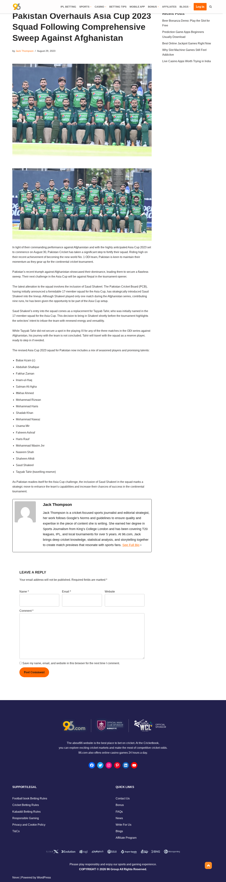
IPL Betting (68, 6)
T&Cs (16, 831)
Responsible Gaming (25, 818)
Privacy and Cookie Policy (28, 824)
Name (24, 591)
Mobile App (137, 6)
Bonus (120, 804)
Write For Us (123, 824)
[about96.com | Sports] (16, 7)
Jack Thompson (25, 50)
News (119, 818)
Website (110, 591)
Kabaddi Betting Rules (26, 811)
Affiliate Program (126, 837)
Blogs (119, 831)
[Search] (210, 6)
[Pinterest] (117, 765)
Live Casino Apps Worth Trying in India (186, 61)
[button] (90, 6)
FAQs (119, 811)
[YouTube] (134, 765)
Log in (200, 6)
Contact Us (123, 798)
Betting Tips (117, 6)
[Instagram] (109, 765)
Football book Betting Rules (29, 798)
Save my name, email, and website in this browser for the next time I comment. (71, 663)
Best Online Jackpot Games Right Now (186, 43)
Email (66, 591)
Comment (26, 610)
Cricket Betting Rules (25, 804)
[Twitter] (100, 765)
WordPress (44, 877)
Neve (15, 877)
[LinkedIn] (126, 765)
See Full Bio (130, 545)
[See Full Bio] (140, 545)
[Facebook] (92, 765)
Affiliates (169, 6)
